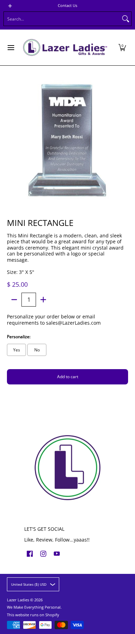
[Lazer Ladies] (65, 47)
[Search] (125, 19)
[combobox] (62, 19)
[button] (122, 47)
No (37, 350)
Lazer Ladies (18, 600)
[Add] (43, 299)
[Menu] (10, 47)
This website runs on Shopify (33, 614)
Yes (16, 350)
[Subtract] (14, 299)
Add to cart (67, 377)
